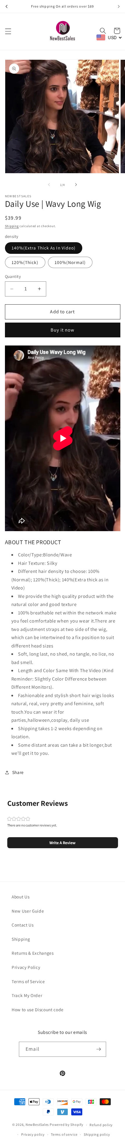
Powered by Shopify (66, 1125)
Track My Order (27, 995)
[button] (8, 31)
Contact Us (23, 925)
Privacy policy (33, 1134)
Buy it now (63, 330)
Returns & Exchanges (33, 953)
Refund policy (101, 1125)
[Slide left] (49, 184)
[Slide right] (75, 184)
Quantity (13, 276)
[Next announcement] (118, 6)
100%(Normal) (70, 262)
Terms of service (64, 1134)
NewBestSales (37, 1125)
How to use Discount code (38, 1009)
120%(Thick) (25, 262)
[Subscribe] (99, 1049)
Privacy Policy (26, 967)
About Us (20, 897)
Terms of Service (28, 981)
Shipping (12, 226)
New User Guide (28, 911)
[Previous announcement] (6, 6)
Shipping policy (97, 1134)
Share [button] (18, 772)
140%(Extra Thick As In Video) (44, 248)
